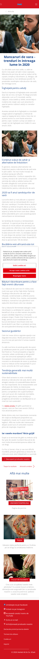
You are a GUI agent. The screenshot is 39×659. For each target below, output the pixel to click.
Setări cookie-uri (19, 265)
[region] (19, 263)
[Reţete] (19, 533)
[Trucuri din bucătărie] (19, 575)
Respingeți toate (19, 276)
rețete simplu (9, 406)
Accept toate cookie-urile (19, 270)
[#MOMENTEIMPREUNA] (19, 494)
